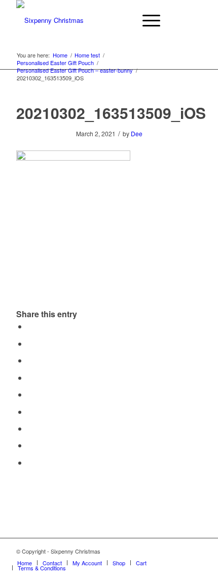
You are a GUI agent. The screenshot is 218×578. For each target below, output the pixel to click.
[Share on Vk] (30, 428)
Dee (136, 133)
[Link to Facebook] (179, 551)
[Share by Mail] (30, 462)
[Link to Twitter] (194, 551)
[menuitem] (122, 20)
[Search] (122, 20)
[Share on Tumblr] (30, 411)
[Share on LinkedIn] (30, 394)
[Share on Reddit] (30, 445)
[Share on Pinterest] (30, 377)
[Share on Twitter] (30, 343)
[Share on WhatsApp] (30, 360)
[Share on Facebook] (30, 326)
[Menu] (146, 20)
